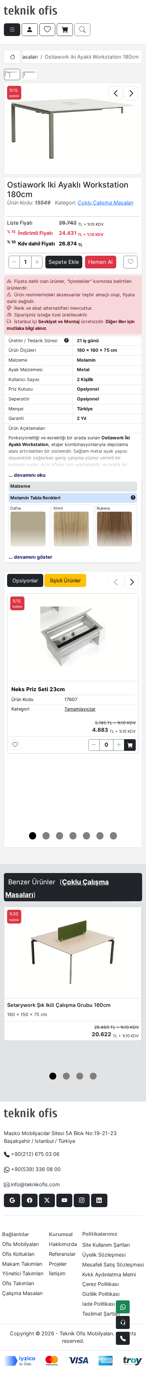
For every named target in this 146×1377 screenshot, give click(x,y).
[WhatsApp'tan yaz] (123, 1306)
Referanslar (62, 1254)
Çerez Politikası (100, 1284)
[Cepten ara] (123, 1322)
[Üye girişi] (30, 29)
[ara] (82, 29)
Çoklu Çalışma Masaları (105, 203)
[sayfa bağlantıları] (12, 29)
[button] (132, 582)
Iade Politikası (98, 1304)
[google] (12, 1200)
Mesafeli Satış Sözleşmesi (113, 1265)
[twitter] (47, 1200)
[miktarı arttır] (37, 262)
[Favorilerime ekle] (130, 262)
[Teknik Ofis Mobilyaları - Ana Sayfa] (30, 10)
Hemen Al (100, 262)
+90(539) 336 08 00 (36, 1169)
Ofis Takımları (18, 1283)
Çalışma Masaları (22, 1293)
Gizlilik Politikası (100, 1294)
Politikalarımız (99, 1234)
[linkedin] (99, 1200)
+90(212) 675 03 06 (35, 1154)
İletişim (57, 1273)
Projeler (58, 1264)
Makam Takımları (22, 1264)
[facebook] (30, 1200)
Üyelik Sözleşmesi (103, 1255)
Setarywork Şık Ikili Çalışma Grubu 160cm (59, 1005)
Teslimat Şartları (101, 1314)
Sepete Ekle (64, 262)
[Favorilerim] (47, 29)
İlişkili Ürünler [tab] (65, 580)
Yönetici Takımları (22, 1273)
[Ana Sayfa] (12, 57)
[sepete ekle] (130, 744)
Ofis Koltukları (18, 1254)
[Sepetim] (65, 29)
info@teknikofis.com (35, 1184)
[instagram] (82, 1200)
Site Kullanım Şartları (106, 1245)
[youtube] (64, 1200)
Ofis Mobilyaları (20, 1244)
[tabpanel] (73, 708)
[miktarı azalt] (14, 262)
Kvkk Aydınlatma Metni (109, 1274)
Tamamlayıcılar (80, 709)
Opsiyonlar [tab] (25, 580)
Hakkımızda (63, 1244)
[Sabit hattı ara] (123, 1338)
